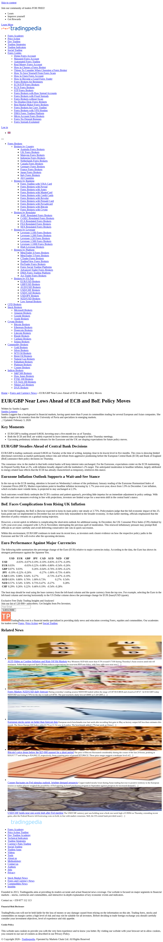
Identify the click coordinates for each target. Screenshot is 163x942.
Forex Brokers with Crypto (34, 209)
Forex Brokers (15, 143)
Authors (12, 866)
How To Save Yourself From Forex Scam (35, 73)
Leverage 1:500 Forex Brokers (35, 241)
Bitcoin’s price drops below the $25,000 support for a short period (41, 752)
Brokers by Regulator (25, 212)
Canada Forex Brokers (31, 163)
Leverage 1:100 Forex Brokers (35, 232)
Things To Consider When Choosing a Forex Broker (40, 70)
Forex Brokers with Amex (33, 189)
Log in (4, 127)
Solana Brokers (21, 341)
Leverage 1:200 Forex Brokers (35, 235)
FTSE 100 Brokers (23, 379)
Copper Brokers (22, 367)
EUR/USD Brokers (30, 281)
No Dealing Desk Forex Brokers (30, 101)
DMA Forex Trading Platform (29, 113)
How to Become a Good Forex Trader (33, 79)
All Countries (27, 178)
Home (4, 393)
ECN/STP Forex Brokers (26, 84)
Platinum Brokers (23, 364)
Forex (21, 623)
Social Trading (15, 50)
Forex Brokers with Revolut (34, 198)
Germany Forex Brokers (32, 166)
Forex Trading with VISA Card (36, 183)
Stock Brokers (15, 307)
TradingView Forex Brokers (34, 261)
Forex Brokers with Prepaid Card (37, 201)
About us (12, 858)
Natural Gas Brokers (24, 359)
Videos (11, 852)
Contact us (13, 864)
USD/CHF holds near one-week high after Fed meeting (35, 813)
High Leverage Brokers (32, 247)
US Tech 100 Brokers (25, 381)
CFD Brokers (14, 304)
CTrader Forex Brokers (32, 258)
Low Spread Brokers (30, 301)
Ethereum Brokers (23, 327)
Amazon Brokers (22, 313)
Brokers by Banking (24, 181)
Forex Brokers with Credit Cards (36, 195)
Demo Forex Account (25, 56)
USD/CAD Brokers (30, 293)
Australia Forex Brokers (32, 149)
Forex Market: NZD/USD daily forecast (28, 691)
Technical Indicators (18, 838)
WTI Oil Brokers (22, 353)
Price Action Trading (18, 832)
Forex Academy (16, 35)
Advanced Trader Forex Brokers (36, 270)
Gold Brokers (21, 347)
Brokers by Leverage (24, 229)
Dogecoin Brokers (23, 330)
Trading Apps (14, 849)
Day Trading (14, 41)
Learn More (7, 24)
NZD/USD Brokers (30, 298)
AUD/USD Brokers (30, 287)
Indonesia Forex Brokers (32, 158)
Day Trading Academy (19, 835)
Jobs (10, 869)
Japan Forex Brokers (30, 172)
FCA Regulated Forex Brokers (35, 221)
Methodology (14, 861)
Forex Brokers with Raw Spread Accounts (35, 93)
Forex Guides (14, 53)
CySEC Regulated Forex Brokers (37, 218)
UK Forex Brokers (29, 152)
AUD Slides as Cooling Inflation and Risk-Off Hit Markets (37, 661)
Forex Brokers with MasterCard (36, 192)
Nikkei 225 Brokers (24, 384)
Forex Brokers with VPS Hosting (31, 110)
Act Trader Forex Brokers (33, 275)
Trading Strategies (17, 44)
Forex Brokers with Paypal (33, 186)
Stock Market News (18, 878)
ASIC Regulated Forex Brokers (36, 215)
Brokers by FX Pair (24, 278)
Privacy (11, 872)
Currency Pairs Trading (19, 843)
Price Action (14, 38)
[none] (85, 132)
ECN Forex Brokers (24, 87)
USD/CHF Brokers (30, 290)
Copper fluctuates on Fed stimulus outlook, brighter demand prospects (43, 782)
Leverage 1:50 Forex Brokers (35, 238)
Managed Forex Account (26, 58)
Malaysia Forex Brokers (32, 155)
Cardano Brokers (22, 338)
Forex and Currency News (23, 393)
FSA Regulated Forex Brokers (35, 224)
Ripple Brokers (21, 336)
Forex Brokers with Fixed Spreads (31, 96)
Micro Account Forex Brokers (29, 116)
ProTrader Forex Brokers (33, 264)
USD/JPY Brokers (29, 295)
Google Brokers (22, 315)
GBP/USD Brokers (30, 284)
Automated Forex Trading (27, 61)
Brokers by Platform (24, 249)
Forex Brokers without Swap (28, 99)
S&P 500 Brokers (23, 373)
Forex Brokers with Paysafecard (36, 204)
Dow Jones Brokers (24, 376)
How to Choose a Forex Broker (30, 67)
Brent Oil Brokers (23, 356)
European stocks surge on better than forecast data (33, 722)
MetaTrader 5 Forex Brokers (34, 255)
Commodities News (18, 883)
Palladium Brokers (23, 361)
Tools (10, 855)
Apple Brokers (21, 318)
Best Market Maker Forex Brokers (31, 104)
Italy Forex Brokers (30, 175)
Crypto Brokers (15, 321)
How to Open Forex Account (28, 76)
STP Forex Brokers (23, 90)
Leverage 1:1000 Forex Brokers (36, 244)
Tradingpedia (28, 939)
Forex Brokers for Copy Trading (30, 107)
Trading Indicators (17, 47)
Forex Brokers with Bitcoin (34, 206)
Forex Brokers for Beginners (28, 81)
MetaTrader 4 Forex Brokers (34, 252)
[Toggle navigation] (2, 139)
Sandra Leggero (9, 411)
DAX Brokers (21, 387)
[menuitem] (9, 132)
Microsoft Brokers (23, 310)
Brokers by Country (24, 146)
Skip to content (8, 2)
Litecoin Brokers (22, 333)
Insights (11, 886)
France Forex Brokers (31, 169)
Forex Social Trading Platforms (36, 267)
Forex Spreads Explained (26, 122)
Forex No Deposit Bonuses (27, 119)
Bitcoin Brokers (22, 324)
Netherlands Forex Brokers (34, 160)
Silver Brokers (21, 350)
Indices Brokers (15, 370)
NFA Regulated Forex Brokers (35, 226)
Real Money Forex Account (28, 64)
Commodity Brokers (18, 344)
